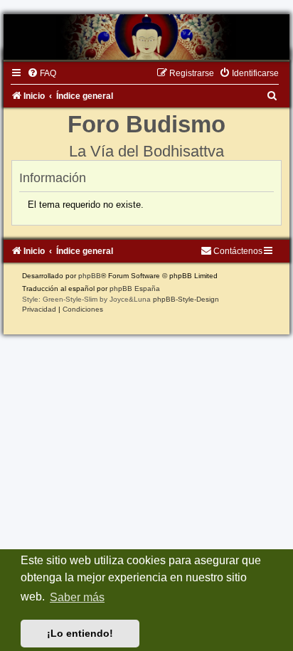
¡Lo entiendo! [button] (80, 633)
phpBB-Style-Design (186, 299)
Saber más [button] (77, 597)
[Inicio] (146, 37)
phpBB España (135, 288)
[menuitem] (41, 73)
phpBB (89, 276)
